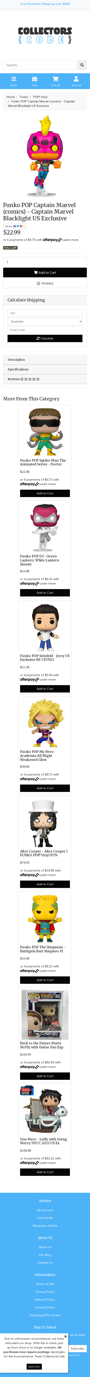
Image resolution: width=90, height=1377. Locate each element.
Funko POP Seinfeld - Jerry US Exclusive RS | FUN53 (44, 658)
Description (16, 360)
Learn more (70, 240)
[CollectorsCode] (45, 35)
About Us (45, 1247)
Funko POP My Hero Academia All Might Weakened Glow (37, 756)
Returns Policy (45, 1299)
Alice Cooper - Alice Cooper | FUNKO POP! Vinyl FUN (44, 853)
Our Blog (45, 1255)
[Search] (82, 65)
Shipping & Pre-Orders (45, 1315)
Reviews (14, 379)
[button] (45, 283)
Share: (9, 226)
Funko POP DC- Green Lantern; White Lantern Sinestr (39, 560)
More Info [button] (34, 1366)
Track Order (45, 1218)
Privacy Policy (45, 1292)
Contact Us (45, 1263)
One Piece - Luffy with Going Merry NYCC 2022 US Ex (43, 1141)
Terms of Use (45, 1284)
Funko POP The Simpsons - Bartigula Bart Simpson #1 (42, 949)
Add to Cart (47, 272)
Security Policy (45, 1307)
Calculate (46, 338)
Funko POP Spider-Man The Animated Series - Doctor (43, 462)
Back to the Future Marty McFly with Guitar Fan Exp (41, 1045)
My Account (45, 1210)
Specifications (18, 369)
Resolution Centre (45, 1226)
